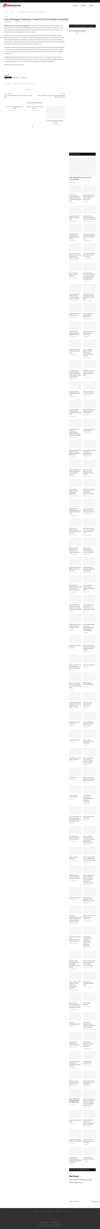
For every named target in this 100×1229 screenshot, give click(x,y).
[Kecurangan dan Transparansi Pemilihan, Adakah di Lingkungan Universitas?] (89, 789)
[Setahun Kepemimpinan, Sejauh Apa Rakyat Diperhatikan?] (89, 403)
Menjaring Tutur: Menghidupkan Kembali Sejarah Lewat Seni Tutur (75, 511)
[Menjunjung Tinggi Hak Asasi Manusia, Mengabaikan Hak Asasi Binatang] (89, 444)
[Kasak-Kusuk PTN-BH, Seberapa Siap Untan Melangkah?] (89, 1075)
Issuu (77, 1201)
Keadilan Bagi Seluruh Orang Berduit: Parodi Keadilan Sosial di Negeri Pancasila (75, 705)
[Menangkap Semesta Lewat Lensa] (75, 716)
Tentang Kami (55, 1222)
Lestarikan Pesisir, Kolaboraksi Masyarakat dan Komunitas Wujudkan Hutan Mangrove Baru (75, 432)
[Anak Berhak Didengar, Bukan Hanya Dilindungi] (75, 1133)
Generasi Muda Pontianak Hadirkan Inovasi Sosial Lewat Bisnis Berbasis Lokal (74, 1005)
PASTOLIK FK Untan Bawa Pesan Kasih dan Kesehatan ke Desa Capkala (89, 648)
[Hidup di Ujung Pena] (75, 734)
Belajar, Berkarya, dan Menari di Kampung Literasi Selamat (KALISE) (75, 472)
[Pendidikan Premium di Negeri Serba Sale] (75, 752)
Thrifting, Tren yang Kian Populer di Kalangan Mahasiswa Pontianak (75, 1064)
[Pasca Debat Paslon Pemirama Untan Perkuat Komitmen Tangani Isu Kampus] (75, 288)
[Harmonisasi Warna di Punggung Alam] (89, 423)
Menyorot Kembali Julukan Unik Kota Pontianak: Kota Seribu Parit (75, 412)
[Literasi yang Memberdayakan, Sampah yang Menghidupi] (75, 483)
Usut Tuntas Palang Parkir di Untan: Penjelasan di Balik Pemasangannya (88, 760)
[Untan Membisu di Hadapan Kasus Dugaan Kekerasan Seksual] (75, 228)
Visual (91, 5)
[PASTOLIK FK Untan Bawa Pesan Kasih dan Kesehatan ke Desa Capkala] (89, 639)
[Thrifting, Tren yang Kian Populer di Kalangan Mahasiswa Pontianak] (75, 1055)
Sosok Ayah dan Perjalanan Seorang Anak (88, 983)
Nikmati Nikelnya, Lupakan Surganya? (88, 683)
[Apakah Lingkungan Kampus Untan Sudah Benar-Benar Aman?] (89, 771)
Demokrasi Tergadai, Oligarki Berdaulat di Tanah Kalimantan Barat (88, 373)
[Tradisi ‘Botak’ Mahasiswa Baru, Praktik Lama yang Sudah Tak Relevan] (89, 542)
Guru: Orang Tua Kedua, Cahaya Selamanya (73, 274)
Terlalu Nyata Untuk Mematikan (88, 817)
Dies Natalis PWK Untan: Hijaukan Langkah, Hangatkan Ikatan (88, 588)
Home (5, 12)
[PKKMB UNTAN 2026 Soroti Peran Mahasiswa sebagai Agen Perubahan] (89, 1114)
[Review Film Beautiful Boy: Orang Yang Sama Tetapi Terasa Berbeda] (89, 851)
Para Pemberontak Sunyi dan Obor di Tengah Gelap (88, 315)
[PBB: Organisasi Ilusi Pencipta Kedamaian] (89, 385)
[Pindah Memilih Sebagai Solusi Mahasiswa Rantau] (75, 1036)
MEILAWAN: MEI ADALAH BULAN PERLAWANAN (80, 178)
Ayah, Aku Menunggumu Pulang (74, 1023)
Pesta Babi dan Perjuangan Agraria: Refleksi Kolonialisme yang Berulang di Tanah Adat (75, 198)
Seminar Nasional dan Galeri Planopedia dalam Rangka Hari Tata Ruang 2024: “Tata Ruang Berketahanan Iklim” (89, 878)
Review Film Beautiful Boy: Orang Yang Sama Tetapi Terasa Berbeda (89, 858)
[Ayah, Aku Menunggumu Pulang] (75, 1016)
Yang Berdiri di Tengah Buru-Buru (75, 646)
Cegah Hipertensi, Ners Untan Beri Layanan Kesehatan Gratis (75, 626)
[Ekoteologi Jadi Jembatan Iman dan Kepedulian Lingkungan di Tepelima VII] (75, 1151)
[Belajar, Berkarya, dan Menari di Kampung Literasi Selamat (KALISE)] (75, 463)
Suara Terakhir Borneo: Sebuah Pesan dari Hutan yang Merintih (75, 666)
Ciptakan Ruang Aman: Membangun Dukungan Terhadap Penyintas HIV (89, 236)
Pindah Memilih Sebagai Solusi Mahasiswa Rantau (74, 1043)
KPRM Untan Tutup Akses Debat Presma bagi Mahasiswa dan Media (88, 296)
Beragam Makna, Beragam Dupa (87, 1062)
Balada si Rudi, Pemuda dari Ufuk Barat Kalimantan (89, 917)
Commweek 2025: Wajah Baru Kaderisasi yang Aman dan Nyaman (89, 217)
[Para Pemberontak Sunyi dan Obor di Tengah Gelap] (89, 307)
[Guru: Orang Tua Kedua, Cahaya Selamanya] (75, 267)
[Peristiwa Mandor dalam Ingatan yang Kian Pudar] (89, 1133)
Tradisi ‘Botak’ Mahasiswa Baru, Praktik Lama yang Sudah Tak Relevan (88, 550)
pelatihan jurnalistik (18, 83)
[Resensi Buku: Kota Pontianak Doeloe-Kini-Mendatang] (75, 1093)
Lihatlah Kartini (73, 777)
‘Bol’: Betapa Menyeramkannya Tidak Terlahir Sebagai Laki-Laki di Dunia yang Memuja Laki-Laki (75, 918)
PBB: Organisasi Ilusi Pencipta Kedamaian (88, 392)
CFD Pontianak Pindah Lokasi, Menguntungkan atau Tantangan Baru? (75, 939)
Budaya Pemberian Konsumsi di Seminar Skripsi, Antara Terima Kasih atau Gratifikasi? (75, 607)
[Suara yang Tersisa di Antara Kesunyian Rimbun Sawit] (89, 325)
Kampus (13, 12)
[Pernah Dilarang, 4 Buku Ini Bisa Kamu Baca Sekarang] (89, 716)
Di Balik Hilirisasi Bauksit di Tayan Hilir (88, 1158)
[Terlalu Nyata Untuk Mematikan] (89, 810)
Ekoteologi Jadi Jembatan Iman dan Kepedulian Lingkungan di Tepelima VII (75, 1160)
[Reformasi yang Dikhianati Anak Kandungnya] (89, 696)
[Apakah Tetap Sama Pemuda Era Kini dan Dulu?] (75, 343)
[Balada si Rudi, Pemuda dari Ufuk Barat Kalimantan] (89, 909)
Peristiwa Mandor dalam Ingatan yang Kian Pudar (88, 1141)
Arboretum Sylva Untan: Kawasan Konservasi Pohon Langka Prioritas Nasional (89, 963)
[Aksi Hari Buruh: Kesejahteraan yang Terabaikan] (89, 734)
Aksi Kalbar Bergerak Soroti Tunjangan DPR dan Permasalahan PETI (89, 531)
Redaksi (75, 5)
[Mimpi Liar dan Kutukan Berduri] (75, 1114)
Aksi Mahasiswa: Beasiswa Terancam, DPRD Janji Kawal (74, 837)
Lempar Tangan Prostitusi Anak (73, 796)
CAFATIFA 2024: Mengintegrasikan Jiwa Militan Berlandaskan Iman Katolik (74, 964)
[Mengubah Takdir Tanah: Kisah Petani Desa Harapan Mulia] (75, 869)
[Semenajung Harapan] (75, 891)
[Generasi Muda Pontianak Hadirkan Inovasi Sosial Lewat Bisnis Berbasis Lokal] (75, 997)
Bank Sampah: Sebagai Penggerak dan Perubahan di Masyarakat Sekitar (89, 492)
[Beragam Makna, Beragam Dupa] (89, 1055)
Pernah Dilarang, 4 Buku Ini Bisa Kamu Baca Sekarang (88, 723)
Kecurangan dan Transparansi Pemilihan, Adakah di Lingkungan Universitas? (88, 798)
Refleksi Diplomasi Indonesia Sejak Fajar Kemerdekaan (89, 569)
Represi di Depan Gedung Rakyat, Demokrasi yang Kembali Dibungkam (74, 550)
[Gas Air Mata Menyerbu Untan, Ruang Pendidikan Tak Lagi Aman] (75, 522)
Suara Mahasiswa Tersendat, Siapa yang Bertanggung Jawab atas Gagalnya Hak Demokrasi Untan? (89, 276)
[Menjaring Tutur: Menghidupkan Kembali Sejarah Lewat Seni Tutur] (75, 503)
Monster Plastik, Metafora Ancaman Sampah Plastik (74, 1082)
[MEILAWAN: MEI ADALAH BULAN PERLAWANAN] (82, 167)
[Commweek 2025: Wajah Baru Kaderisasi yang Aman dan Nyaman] (89, 210)
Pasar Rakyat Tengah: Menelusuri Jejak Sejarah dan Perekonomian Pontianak (75, 985)
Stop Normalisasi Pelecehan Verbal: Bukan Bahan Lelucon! (89, 899)
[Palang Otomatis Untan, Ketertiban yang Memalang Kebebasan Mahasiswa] (75, 444)
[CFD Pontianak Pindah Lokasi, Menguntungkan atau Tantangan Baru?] (75, 930)
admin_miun (8, 22)
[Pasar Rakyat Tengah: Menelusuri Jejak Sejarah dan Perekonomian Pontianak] (75, 976)
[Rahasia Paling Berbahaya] (75, 851)
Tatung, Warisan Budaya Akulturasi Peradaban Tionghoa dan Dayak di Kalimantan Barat (88, 839)
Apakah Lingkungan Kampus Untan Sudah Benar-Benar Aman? (88, 779)
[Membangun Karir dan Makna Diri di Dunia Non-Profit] (75, 561)
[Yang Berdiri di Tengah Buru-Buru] (75, 639)
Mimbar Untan (45, 1222)
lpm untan (7, 83)
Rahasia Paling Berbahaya (73, 857)
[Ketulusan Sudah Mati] (89, 659)
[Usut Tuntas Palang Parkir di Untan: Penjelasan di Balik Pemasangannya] (89, 752)
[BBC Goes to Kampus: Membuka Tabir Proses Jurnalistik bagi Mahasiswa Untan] (75, 247)
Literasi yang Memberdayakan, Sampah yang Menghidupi (73, 492)
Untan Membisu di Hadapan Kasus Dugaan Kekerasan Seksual (74, 236)
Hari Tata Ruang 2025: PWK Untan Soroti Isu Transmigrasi (89, 255)
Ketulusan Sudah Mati (89, 665)
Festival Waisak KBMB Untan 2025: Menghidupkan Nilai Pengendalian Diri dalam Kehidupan (89, 627)
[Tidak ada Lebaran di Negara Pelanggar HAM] (75, 210)
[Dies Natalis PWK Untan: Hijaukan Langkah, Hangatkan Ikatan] (89, 579)
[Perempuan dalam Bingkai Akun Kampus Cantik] (75, 385)
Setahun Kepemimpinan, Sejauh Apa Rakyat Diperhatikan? (89, 411)
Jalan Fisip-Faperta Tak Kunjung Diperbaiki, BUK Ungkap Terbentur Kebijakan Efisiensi (75, 819)
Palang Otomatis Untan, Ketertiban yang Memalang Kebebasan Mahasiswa (75, 453)
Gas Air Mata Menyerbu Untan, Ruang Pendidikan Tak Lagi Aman (75, 531)
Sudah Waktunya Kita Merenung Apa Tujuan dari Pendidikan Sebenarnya (89, 197)
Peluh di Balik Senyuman (86, 1003)
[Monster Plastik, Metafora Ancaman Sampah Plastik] (75, 1075)
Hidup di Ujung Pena (74, 740)
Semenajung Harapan (75, 897)
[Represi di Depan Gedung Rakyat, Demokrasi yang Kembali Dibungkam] (75, 542)
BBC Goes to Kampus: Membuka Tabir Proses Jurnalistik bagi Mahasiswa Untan (75, 256)
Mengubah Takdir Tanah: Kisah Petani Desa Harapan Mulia (74, 876)
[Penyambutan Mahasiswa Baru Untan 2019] (55, 112)
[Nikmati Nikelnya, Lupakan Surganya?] (89, 677)
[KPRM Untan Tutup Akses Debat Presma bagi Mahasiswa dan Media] (89, 288)
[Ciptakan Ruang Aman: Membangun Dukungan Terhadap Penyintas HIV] (89, 228)
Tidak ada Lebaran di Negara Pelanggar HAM (74, 217)
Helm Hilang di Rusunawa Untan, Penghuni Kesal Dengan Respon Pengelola (89, 1025)
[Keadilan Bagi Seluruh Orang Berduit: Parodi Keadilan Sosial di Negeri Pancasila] (75, 696)
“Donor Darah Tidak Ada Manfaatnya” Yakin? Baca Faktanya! (89, 510)
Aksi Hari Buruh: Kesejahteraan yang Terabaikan (88, 741)
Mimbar (83, 5)
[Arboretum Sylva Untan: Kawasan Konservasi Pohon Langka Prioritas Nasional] (89, 955)
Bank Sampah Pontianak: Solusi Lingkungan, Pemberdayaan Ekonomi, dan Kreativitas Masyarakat (87, 941)
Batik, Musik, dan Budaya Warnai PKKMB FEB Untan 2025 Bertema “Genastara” (75, 588)
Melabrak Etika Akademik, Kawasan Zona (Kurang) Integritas (88, 1044)
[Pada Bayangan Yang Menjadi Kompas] (75, 307)
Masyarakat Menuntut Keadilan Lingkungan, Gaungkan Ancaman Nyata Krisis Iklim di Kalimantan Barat (89, 1102)
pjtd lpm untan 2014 (30, 83)
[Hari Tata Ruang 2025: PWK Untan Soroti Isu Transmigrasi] (89, 247)
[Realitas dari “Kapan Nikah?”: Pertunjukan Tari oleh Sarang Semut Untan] (75, 677)
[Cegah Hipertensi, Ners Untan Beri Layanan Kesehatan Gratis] (75, 618)
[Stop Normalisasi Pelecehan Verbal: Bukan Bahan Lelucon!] (89, 891)
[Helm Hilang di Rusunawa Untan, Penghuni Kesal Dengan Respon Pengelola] (89, 1016)
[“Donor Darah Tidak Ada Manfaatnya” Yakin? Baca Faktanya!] (89, 503)
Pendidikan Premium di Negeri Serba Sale (75, 758)
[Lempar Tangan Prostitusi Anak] (75, 789)
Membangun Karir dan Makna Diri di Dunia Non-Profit (75, 569)
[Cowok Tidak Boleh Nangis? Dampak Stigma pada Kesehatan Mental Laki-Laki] (89, 343)
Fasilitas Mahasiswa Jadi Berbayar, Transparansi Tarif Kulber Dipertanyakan (89, 607)
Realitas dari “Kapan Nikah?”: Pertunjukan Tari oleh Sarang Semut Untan (75, 685)
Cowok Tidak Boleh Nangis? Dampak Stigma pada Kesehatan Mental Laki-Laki (88, 352)
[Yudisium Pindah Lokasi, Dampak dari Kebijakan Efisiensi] (75, 325)
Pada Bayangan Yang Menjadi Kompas (74, 314)
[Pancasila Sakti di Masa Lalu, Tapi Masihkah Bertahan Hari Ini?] (89, 463)
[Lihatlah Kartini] (75, 771)
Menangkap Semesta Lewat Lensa (74, 722)
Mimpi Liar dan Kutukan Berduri (75, 1120)
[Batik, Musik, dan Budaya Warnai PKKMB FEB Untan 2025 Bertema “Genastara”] (75, 579)
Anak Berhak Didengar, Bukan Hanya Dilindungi (75, 1140)
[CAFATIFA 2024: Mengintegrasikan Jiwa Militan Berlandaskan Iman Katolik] (75, 955)
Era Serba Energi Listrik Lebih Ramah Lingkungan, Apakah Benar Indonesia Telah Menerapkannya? (75, 373)
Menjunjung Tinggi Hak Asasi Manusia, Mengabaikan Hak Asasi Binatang (89, 453)
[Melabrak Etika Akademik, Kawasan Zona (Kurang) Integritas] (89, 1036)
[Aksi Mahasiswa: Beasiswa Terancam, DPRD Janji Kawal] (75, 830)
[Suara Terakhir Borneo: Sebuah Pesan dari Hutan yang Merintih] (75, 659)
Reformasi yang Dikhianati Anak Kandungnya (87, 704)
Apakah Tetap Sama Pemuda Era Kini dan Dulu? (74, 351)
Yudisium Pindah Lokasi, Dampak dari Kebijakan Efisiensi (74, 333)
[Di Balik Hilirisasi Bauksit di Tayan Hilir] (89, 1151)
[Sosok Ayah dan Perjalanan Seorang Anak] (89, 976)
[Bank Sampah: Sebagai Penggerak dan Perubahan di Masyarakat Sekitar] (89, 483)
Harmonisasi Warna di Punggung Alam (89, 430)
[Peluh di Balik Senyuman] (89, 997)
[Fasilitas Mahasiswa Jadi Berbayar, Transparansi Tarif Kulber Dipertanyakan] (89, 599)
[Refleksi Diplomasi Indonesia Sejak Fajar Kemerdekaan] (89, 561)
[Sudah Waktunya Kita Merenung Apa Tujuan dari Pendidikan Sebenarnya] (89, 189)
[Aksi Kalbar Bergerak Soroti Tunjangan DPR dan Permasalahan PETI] (89, 522)
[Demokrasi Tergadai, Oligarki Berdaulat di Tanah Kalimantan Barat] (89, 364)
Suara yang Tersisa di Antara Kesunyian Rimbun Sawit (89, 333)
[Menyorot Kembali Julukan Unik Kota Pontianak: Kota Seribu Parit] (75, 403)
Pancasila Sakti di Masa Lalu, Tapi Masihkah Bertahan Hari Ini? (88, 472)
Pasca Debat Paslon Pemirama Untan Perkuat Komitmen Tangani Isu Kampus (74, 296)
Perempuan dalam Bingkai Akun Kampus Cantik (74, 393)
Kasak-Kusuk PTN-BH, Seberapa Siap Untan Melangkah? (89, 1082)
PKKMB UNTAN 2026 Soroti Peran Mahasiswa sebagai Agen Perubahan (88, 1122)
